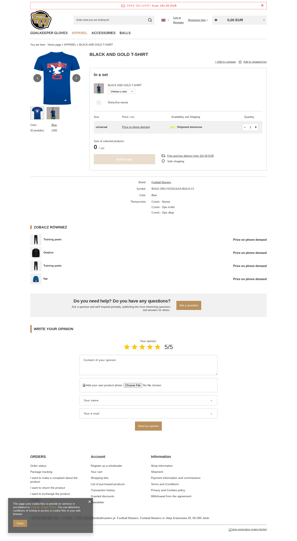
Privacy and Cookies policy (168, 490)
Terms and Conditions (165, 484)
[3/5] (142, 347)
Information (161, 457)
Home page (54, 44)
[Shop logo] (41, 20)
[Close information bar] (262, 5)
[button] (37, 78)
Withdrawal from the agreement (171, 496)
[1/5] (127, 347)
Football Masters (161, 182)
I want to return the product (47, 487)
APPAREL (79, 33)
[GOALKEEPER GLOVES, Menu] (70, 33)
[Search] (149, 20)
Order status (38, 465)
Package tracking (41, 471)
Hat (45, 278)
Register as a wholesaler (106, 465)
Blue (54, 125)
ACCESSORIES (104, 33)
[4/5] (150, 347)
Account (98, 457)
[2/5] (134, 347)
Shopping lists (99, 477)
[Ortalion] (35, 252)
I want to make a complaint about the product (54, 479)
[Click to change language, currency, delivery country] (165, 20)
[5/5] (157, 347)
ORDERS (38, 457)
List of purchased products (108, 484)
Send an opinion (148, 426)
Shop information (162, 465)
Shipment (157, 471)
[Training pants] (35, 239)
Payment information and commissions (175, 477)
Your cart (96, 471)
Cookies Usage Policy (43, 507)
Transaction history (103, 490)
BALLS (125, 33)
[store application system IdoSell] (248, 529)
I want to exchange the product (50, 493)
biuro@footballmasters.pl (99, 518)
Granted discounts (102, 496)
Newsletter (97, 502)
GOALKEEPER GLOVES (49, 33)
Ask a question (188, 305)
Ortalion (48, 252)
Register (178, 22)
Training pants (52, 239)
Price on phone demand (136, 127)
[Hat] (35, 279)
